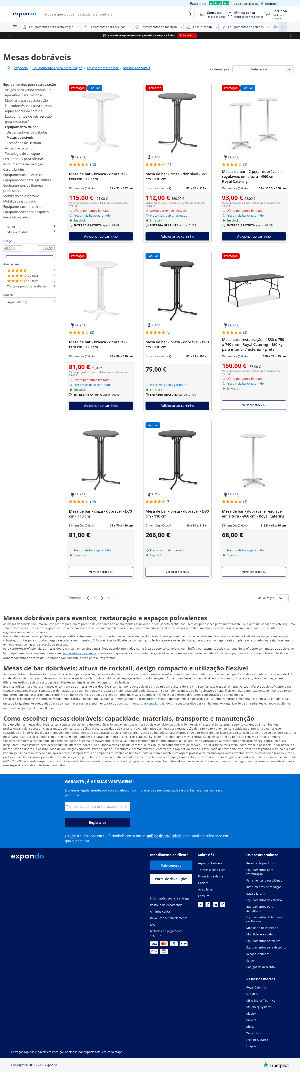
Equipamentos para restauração (29, 84)
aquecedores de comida (79, 653)
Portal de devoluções (171, 879)
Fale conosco (171, 865)
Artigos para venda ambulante (28, 90)
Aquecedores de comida (23, 111)
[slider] (5, 255)
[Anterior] (87, 598)
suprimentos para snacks (140, 703)
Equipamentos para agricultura (27, 180)
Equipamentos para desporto (26, 212)
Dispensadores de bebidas (27, 132)
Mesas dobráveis (20, 137)
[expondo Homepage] (8, 68)
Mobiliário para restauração (26, 100)
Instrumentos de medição (23, 164)
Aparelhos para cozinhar (24, 95)
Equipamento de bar (21, 127)
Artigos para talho (19, 148)
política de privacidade (164, 836)
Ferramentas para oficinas (23, 159)
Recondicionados (16, 217)
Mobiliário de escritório (21, 196)
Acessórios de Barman (24, 143)
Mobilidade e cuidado (19, 201)
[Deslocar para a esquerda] (9, 35)
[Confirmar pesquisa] (189, 14)
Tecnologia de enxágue (22, 153)
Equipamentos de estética (23, 175)
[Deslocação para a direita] (290, 35)
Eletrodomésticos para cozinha (29, 106)
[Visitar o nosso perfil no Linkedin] (215, 906)
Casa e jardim (13, 169)
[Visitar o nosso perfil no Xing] (222, 906)
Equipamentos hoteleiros (22, 206)
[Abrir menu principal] (14, 26)
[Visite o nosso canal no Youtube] (200, 906)
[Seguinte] (102, 598)
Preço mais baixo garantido (92, 215)
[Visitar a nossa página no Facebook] (208, 906)
